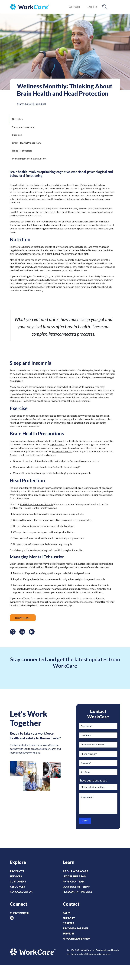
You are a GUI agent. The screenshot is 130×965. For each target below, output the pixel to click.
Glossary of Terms (76, 886)
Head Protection (22, 150)
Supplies (68, 933)
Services (16, 876)
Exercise (17, 134)
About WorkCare (75, 871)
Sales (66, 913)
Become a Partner (75, 928)
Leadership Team (74, 876)
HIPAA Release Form (76, 938)
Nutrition (17, 119)
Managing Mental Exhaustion (29, 158)
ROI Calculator (21, 891)
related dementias (62, 451)
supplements (57, 444)
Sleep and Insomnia (23, 126)
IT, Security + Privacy (77, 891)
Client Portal (20, 913)
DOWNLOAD (22, 617)
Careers (92, 6)
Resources (17, 886)
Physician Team (73, 881)
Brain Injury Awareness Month (36, 504)
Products (17, 871)
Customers (18, 881)
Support (74, 6)
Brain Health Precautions (27, 142)
